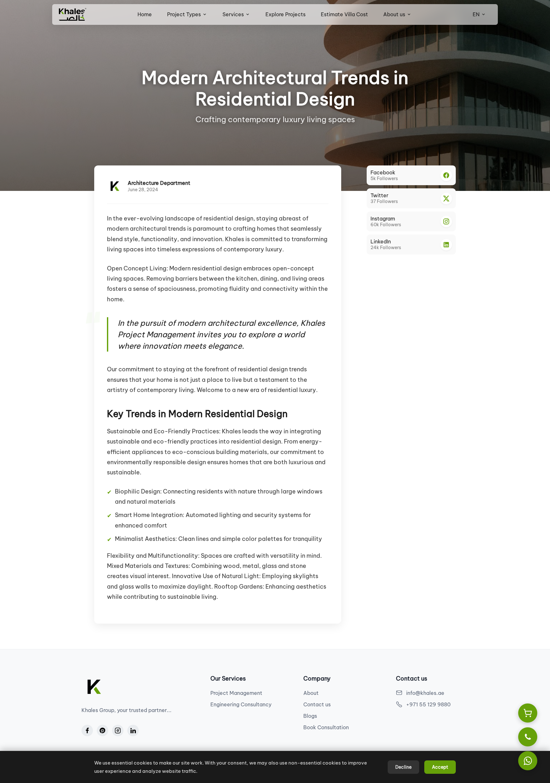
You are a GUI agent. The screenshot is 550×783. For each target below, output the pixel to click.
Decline (403, 767)
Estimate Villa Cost (344, 14)
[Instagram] (117, 730)
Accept (440, 767)
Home (145, 14)
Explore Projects (285, 14)
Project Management (236, 693)
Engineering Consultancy (240, 704)
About (311, 693)
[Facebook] (87, 730)
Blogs (310, 716)
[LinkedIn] (133, 730)
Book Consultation (326, 727)
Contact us (317, 704)
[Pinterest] (102, 730)
